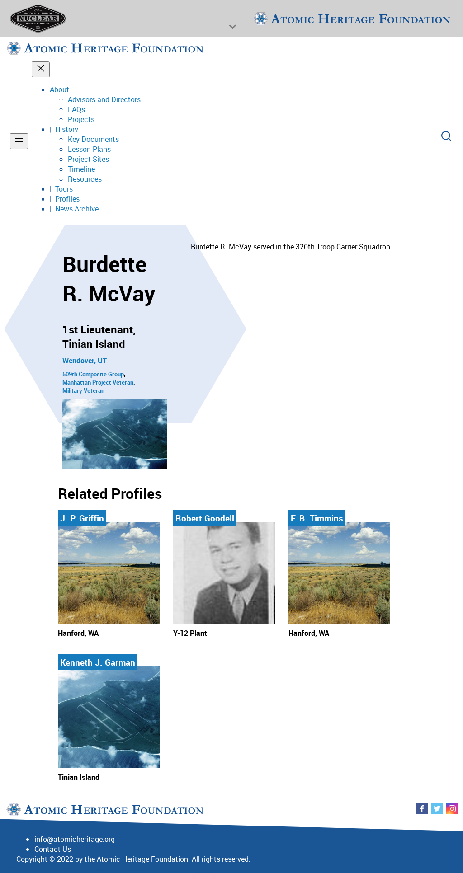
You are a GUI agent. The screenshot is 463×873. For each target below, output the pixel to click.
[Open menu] (19, 141)
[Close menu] (41, 69)
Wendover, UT (84, 361)
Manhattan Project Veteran (97, 382)
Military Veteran (83, 390)
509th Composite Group (93, 374)
